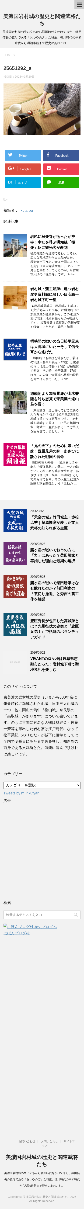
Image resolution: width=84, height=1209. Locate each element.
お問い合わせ (26, 1141)
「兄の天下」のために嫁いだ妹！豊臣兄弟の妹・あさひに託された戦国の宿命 (54, 451)
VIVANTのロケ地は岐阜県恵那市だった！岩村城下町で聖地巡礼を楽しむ (54, 664)
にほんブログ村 (17, 933)
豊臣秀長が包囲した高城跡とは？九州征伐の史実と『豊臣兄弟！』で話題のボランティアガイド (54, 629)
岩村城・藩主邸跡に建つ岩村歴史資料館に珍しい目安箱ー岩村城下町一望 (54, 294)
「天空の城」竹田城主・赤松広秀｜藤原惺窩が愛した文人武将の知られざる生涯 (54, 522)
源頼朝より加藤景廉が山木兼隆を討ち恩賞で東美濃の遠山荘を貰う (54, 398)
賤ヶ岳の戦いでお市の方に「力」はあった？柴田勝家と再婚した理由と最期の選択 (54, 555)
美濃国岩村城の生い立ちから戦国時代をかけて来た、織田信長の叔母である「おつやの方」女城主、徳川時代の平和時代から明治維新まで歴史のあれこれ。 (42, 1179)
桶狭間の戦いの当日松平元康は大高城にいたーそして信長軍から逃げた (54, 346)
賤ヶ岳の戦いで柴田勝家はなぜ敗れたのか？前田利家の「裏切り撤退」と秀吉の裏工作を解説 (54, 591)
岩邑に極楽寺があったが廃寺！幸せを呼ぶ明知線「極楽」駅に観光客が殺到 (52, 242)
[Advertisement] (42, 851)
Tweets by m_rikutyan (21, 793)
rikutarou (25, 210)
